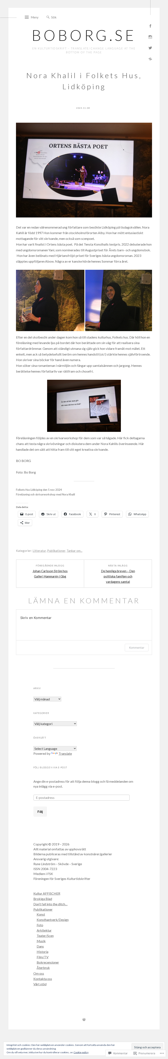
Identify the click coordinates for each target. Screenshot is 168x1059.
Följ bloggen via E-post (50, 767)
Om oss (38, 973)
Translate (65, 753)
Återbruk (43, 968)
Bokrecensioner (48, 962)
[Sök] (48, 17)
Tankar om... (74, 550)
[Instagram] (150, 37)
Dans (40, 946)
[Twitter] (150, 47)
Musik (41, 941)
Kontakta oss (42, 979)
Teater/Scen (45, 936)
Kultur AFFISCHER (46, 893)
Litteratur (39, 550)
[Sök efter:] (69, 17)
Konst (41, 914)
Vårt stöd (40, 984)
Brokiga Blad (42, 899)
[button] (50, 300)
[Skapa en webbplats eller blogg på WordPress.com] (84, 1020)
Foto (40, 925)
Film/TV (43, 957)
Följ (40, 811)
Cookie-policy (81, 1052)
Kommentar (136, 647)
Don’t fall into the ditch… (50, 904)
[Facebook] (150, 25)
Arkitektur (44, 930)
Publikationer (56, 550)
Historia (42, 952)
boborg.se (84, 35)
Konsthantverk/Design (53, 920)
